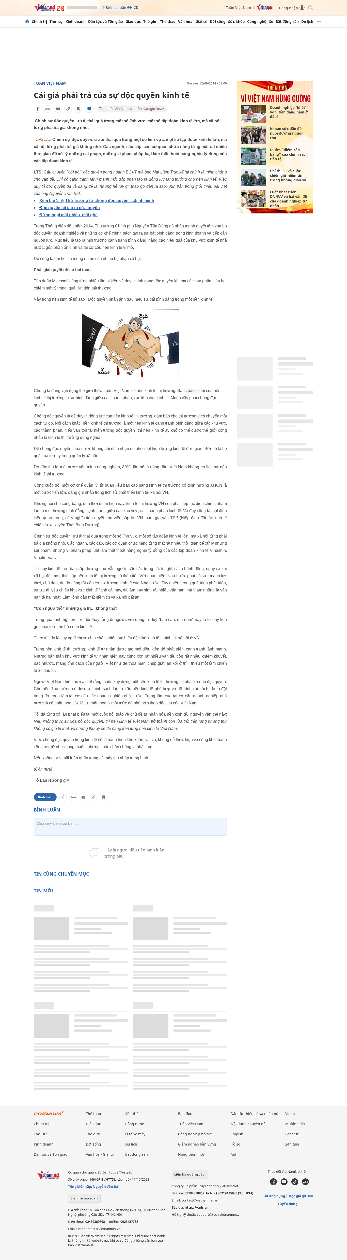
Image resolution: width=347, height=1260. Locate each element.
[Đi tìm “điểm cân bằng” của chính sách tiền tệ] (253, 156)
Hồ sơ (235, 1144)
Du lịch (307, 21)
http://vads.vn (197, 1207)
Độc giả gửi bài (301, 1196)
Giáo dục (133, 21)
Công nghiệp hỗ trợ (195, 1134)
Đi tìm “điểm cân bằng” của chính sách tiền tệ (289, 154)
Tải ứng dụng (274, 1196)
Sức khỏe (236, 21)
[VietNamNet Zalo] (305, 1184)
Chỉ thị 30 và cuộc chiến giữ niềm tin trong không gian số (288, 175)
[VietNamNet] (27, 21)
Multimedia (295, 1123)
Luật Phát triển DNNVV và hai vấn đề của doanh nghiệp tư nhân (288, 199)
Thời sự (56, 21)
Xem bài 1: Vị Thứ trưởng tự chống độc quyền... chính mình (96, 200)
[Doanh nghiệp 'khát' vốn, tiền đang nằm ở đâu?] (253, 114)
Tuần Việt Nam (238, 7)
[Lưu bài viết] (78, 109)
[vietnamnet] (49, 10)
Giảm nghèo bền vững (197, 1144)
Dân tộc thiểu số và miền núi (255, 1113)
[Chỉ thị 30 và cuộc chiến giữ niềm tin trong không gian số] (253, 177)
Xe (271, 21)
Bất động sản (287, 21)
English (237, 1134)
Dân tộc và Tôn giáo (105, 21)
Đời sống (218, 21)
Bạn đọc (185, 1113)
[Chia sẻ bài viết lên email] (58, 109)
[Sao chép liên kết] (68, 109)
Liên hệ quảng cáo (189, 1174)
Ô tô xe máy (135, 1134)
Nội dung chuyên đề (248, 1123)
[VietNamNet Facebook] (273, 1184)
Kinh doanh (76, 21)
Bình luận (45, 797)
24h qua (292, 1144)
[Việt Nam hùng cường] (275, 102)
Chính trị (39, 21)
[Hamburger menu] (319, 22)
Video (290, 1113)
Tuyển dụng (287, 1203)
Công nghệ (256, 21)
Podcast (291, 1134)
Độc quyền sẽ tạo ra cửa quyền (69, 208)
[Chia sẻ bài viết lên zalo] (48, 109)
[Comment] (89, 109)
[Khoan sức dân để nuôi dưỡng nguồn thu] (253, 135)
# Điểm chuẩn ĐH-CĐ (120, 7)
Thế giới (150, 21)
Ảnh (234, 1154)
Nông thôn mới (191, 1154)
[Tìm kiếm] (310, 7)
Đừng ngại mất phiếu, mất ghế (68, 215)
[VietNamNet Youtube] (284, 1184)
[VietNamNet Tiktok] (294, 1184)
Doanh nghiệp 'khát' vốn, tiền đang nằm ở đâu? (289, 112)
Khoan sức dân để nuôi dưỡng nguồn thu (287, 133)
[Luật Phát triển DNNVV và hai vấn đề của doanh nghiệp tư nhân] (253, 198)
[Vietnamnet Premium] (49, 1115)
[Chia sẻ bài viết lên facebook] (37, 109)
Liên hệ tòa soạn (84, 1198)
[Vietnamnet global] (265, 9)
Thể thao (168, 21)
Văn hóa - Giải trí (192, 21)
